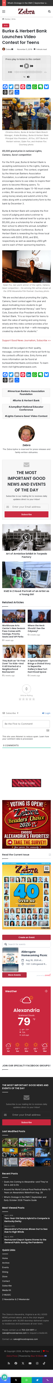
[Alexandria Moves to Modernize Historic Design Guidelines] (10, 1152)
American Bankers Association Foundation (27, 393)
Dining (5, 1272)
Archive (5, 1263)
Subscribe (7, 1285)
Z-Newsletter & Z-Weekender (16, 1299)
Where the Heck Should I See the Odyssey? (36, 628)
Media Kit (6, 1290)
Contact (6, 1281)
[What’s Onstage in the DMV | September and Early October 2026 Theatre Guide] (43, 1142)
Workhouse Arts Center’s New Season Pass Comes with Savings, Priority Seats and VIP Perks (13, 631)
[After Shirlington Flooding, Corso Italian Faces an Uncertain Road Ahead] (26, 1152)
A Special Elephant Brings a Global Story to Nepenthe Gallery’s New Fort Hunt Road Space (39, 666)
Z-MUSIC (6, 1295)
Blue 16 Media (37, 1356)
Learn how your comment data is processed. (25, 737)
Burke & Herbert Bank (26, 400)
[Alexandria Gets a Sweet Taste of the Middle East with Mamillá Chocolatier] (10, 1162)
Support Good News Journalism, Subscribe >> (26, 340)
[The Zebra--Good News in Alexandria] (26, 11)
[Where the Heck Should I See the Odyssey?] (39, 616)
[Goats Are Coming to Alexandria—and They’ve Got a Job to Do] (10, 1142)
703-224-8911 (27, 1330)
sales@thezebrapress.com (14, 1333)
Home (7, 19)
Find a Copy (26, 783)
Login (47, 713)
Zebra (8, 49)
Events (5, 1267)
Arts (13, 19)
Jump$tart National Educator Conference (26, 408)
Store (4, 1276)
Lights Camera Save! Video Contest (26, 416)
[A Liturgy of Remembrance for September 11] (43, 1152)
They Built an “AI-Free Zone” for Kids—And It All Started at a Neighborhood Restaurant (13, 666)
